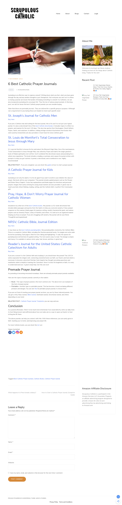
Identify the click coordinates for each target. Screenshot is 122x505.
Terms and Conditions (65, 502)
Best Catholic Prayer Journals (23, 379)
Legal (96, 14)
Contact (86, 14)
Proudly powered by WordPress (19, 498)
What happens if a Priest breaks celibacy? (22, 393)
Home (58, 14)
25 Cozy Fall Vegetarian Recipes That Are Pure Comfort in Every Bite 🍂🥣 (102, 97)
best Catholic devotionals (44, 126)
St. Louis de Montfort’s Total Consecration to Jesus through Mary (38, 139)
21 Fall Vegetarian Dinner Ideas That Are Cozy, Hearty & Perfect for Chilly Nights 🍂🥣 (102, 88)
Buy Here (11, 119)
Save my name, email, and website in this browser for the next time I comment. (36, 473)
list (38, 325)
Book (11, 90)
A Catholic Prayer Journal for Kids (30, 170)
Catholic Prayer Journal (52, 379)
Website (11, 463)
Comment (12, 415)
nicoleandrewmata (23, 90)
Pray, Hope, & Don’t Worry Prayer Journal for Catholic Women (38, 196)
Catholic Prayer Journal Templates (32, 301)
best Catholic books (35, 206)
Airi (37, 498)
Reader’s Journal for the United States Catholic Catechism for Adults (40, 246)
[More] (21, 332)
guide (49, 165)
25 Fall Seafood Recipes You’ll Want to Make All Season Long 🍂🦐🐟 (101, 242)
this (36, 289)
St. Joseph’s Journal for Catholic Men (32, 116)
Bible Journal (31, 295)
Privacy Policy (54, 502)
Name (10, 442)
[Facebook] (10, 332)
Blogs (77, 14)
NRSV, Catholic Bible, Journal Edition (32, 222)
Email (10, 452)
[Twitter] (13, 332)
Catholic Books (39, 379)
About (67, 14)
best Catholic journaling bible (31, 230)
